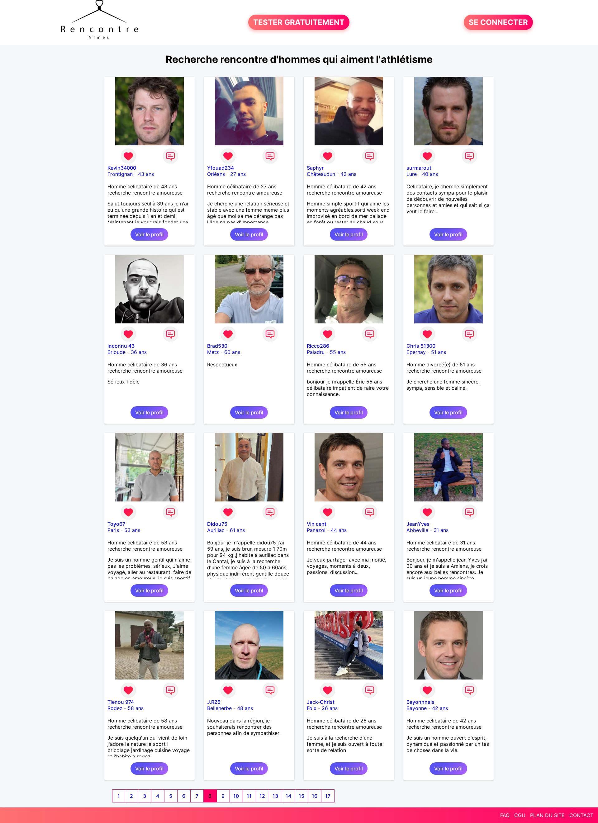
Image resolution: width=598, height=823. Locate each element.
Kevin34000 (121, 168)
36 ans (139, 352)
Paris (113, 530)
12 (262, 796)
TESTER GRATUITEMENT (298, 22)
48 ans (245, 708)
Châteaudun (321, 174)
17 (327, 796)
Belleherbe (219, 708)
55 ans (338, 352)
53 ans (132, 530)
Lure (411, 174)
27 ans (238, 174)
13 (275, 796)
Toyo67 (116, 524)
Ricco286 (318, 346)
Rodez (114, 708)
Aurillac (216, 530)
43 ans (146, 174)
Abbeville (417, 530)
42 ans (348, 174)
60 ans (232, 352)
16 (314, 796)
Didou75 (217, 524)
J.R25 (214, 702)
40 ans (430, 174)
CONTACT (581, 815)
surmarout (418, 168)
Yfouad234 (220, 168)
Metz (213, 352)
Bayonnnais (420, 702)
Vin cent (316, 524)
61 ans (237, 530)
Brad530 (217, 346)
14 (288, 796)
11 (249, 796)
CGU (519, 815)
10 (236, 796)
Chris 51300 (420, 346)
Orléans (216, 174)
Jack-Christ (321, 702)
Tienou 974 (120, 702)
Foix (311, 708)
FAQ (505, 815)
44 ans (339, 530)
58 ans (136, 708)
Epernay (416, 352)
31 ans (441, 530)
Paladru (316, 352)
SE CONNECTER (498, 22)
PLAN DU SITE (547, 815)
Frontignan (120, 174)
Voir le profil (149, 234)
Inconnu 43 (121, 346)
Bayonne (416, 708)
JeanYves (418, 524)
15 (301, 796)
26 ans (330, 708)
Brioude (116, 352)
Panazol (316, 530)
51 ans (438, 352)
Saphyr (315, 168)
